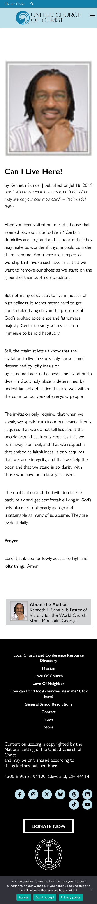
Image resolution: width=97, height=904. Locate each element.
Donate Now (49, 826)
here (52, 765)
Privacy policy (71, 897)
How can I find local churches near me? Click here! (48, 693)
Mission (48, 668)
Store (48, 727)
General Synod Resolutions (48, 704)
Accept (24, 897)
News (48, 719)
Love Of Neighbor (48, 683)
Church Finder (15, 4)
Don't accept (45, 897)
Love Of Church (48, 675)
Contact (49, 711)
